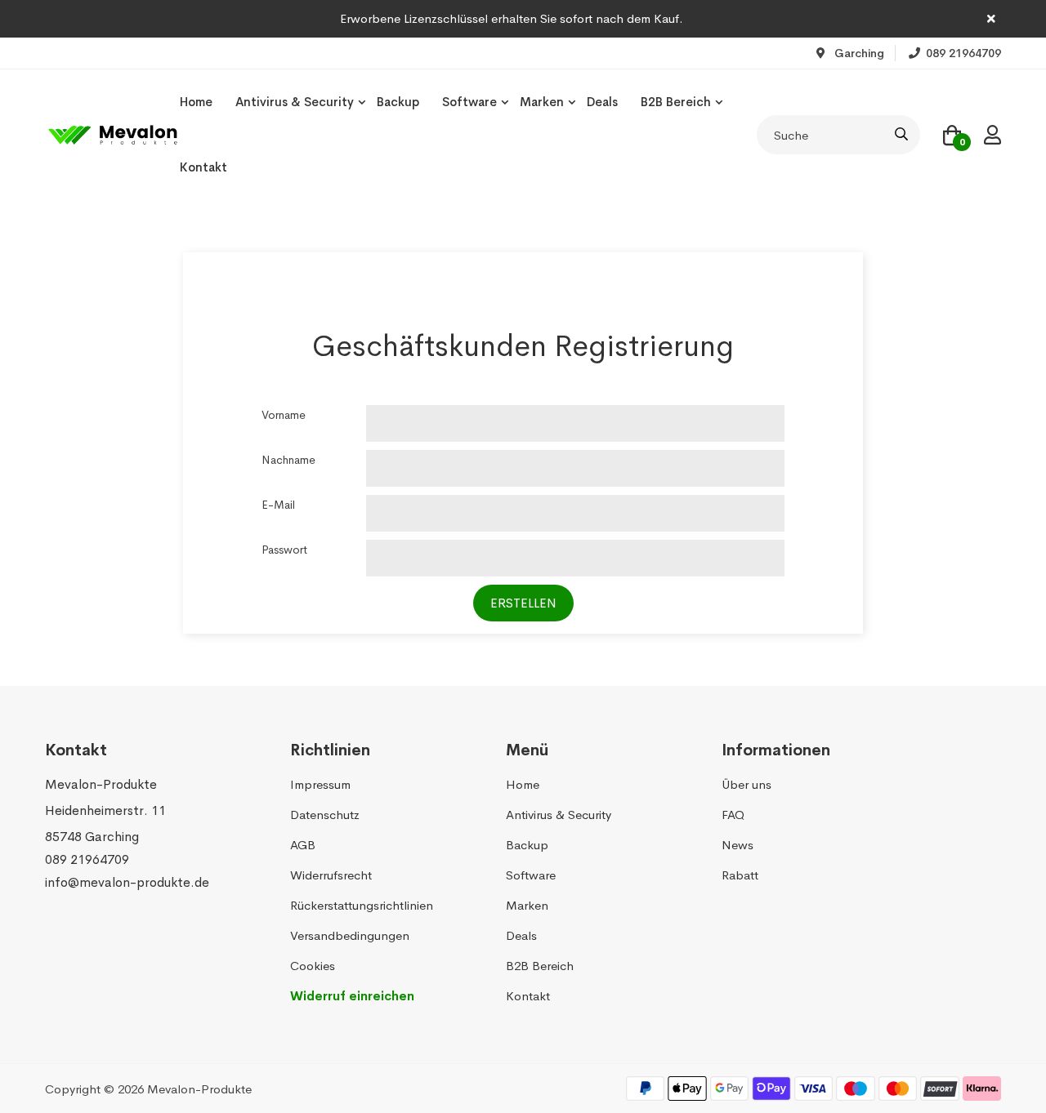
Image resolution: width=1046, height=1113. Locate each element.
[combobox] (838, 134)
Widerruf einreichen (352, 996)
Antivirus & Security (294, 101)
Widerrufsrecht (331, 875)
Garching (857, 53)
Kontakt (203, 167)
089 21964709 (87, 859)
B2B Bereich (676, 101)
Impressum (320, 784)
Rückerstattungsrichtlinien (361, 905)
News (737, 845)
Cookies (312, 965)
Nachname (288, 459)
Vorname (284, 414)
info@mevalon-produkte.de (127, 882)
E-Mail (278, 504)
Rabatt (740, 875)
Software (469, 101)
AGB (302, 845)
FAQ (733, 814)
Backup (398, 101)
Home (196, 101)
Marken (542, 101)
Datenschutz (325, 814)
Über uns (746, 784)
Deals (602, 101)
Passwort (284, 549)
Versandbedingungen (349, 935)
